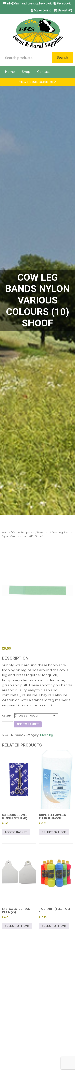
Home (10, 72)
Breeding (43, 532)
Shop (26, 72)
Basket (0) (64, 10)
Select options (54, 832)
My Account (42, 10)
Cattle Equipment (23, 532)
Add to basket (27, 724)
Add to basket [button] (16, 832)
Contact (43, 72)
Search (62, 57)
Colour (6, 715)
